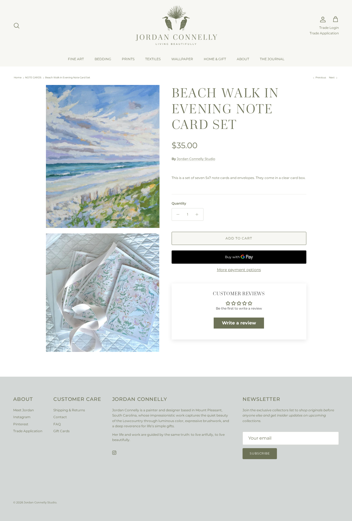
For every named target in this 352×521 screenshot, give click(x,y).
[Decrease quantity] (177, 214)
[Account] (321, 19)
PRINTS (128, 59)
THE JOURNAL (272, 59)
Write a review (239, 323)
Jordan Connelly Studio (196, 159)
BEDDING (103, 59)
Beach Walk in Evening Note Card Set (67, 77)
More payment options (239, 270)
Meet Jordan (23, 410)
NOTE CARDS (33, 77)
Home (17, 77)
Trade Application (324, 33)
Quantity (179, 203)
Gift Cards (61, 431)
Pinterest (20, 424)
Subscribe (260, 453)
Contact (60, 417)
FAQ (57, 424)
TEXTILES (153, 59)
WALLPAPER (182, 59)
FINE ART (76, 59)
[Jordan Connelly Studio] (176, 25)
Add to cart (239, 238)
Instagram (22, 417)
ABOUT (243, 59)
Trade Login (329, 28)
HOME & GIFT (215, 59)
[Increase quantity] (198, 214)
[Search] (16, 25)
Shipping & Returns (69, 410)
